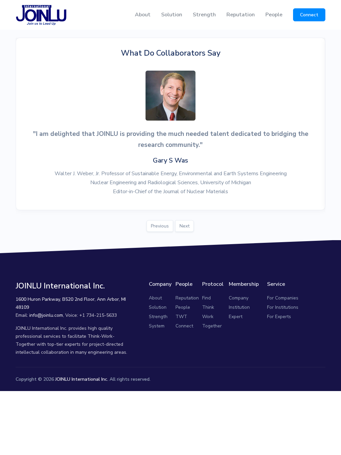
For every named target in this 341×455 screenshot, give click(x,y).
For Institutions (282, 307)
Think (208, 307)
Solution (171, 14)
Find (206, 298)
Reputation (240, 14)
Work (207, 316)
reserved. (141, 379)
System (157, 326)
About (143, 14)
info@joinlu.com (46, 315)
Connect (309, 15)
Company (238, 298)
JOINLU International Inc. (81, 379)
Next (184, 226)
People (273, 14)
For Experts (279, 316)
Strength (204, 14)
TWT (181, 316)
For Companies (282, 298)
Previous (160, 226)
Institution (239, 307)
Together (212, 326)
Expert (235, 316)
